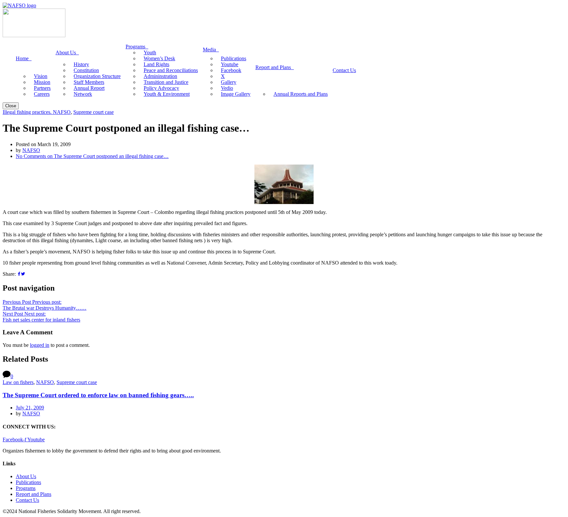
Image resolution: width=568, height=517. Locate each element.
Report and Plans (33, 494)
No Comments (92, 156)
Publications (28, 482)
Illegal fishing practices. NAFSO (37, 112)
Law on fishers (18, 382)
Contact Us (27, 500)
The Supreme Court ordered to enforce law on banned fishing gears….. (98, 395)
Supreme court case (93, 112)
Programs (26, 488)
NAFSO (31, 150)
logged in (39, 345)
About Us (26, 476)
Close (10, 105)
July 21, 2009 (30, 407)
